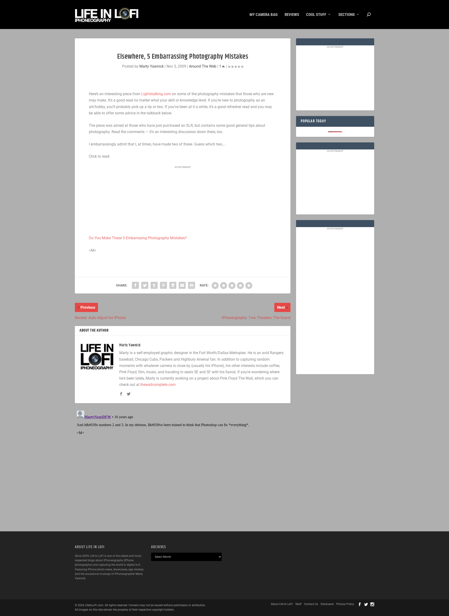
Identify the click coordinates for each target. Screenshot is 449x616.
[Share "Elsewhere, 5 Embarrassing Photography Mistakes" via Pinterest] (163, 285)
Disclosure (327, 604)
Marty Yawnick (151, 66)
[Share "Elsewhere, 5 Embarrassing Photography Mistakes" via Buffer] (172, 285)
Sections (346, 15)
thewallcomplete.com (158, 384)
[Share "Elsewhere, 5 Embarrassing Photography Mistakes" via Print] (191, 285)
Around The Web (202, 66)
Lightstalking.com (156, 94)
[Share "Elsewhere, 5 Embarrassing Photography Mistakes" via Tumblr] (154, 285)
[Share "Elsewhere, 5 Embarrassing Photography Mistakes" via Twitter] (144, 285)
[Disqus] (182, 467)
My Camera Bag (264, 15)
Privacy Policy (345, 604)
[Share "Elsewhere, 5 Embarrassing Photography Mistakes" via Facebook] (135, 285)
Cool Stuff (316, 15)
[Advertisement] (183, 201)
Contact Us (311, 604)
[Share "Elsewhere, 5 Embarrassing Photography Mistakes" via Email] (182, 285)
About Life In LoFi (282, 604)
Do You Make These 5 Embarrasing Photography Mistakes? (138, 238)
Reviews (292, 15)
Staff (298, 604)
